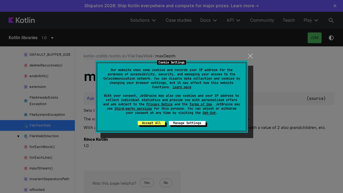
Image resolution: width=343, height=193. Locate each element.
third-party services (133, 108)
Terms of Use (200, 104)
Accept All (151, 123)
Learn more (182, 87)
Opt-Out (209, 113)
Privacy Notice (159, 104)
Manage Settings (187, 123)
